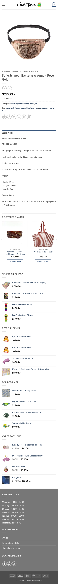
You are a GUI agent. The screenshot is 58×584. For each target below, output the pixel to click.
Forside (6, 71)
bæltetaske (15, 108)
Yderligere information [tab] (14, 138)
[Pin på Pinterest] (24, 117)
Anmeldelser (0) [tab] (10, 144)
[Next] (55, 244)
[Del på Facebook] (9, 117)
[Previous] (2, 244)
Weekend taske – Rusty (43, 252)
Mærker (16, 71)
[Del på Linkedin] (29, 117)
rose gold (24, 108)
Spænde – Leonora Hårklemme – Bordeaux (15, 253)
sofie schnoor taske (46, 108)
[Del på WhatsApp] (4, 117)
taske (4, 111)
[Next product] (4, 88)
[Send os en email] (14, 563)
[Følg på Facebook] (4, 563)
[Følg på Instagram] (9, 563)
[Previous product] (10, 88)
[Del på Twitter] (14, 117)
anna (8, 108)
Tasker (31, 104)
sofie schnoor (33, 108)
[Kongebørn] (29, 5)
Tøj (36, 104)
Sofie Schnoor (30, 71)
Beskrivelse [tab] (7, 133)
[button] (3, 4)
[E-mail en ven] (19, 117)
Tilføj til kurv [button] (15, 261)
